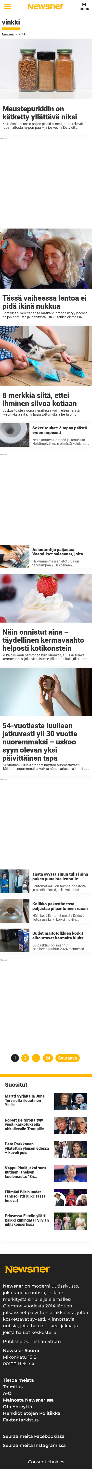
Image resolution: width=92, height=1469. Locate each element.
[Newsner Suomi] (45, 6)
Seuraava (67, 1057)
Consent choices (46, 1462)
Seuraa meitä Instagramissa (34, 1445)
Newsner (8, 34)
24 (49, 1057)
